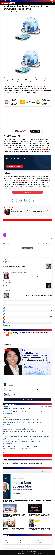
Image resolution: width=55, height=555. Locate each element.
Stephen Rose (6, 290)
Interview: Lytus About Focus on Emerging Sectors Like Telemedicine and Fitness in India (14, 529)
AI (20, 542)
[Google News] (40, 200)
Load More (27, 220)
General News (39, 542)
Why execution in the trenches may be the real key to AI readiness (38, 295)
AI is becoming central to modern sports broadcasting (14, 266)
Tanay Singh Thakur (10, 11)
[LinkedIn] (25, 200)
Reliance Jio (6, 542)
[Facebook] (12, 200)
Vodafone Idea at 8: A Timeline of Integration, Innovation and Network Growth (30, 333)
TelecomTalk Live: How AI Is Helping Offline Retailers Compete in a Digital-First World (39, 515)
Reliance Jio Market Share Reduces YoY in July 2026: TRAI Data (20, 419)
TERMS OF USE (32, 553)
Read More (27, 192)
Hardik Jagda (6, 261)
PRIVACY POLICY (39, 553)
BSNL (21, 540)
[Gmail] (20, 200)
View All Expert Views (27, 399)
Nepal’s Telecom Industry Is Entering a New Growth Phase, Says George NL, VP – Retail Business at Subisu (14, 515)
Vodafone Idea (39, 540)
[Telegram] (33, 200)
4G (36, 538)
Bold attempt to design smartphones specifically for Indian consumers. (18, 285)
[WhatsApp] (29, 200)
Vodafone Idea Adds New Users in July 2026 (15, 428)
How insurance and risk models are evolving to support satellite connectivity (35, 276)
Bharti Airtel (6, 540)
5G (20, 538)
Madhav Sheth (7, 280)
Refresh (6, 406)
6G (4, 538)
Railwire (38, 90)
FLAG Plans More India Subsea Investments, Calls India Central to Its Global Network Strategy (27, 500)
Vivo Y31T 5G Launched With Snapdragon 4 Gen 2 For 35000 (20, 447)
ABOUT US (14, 553)
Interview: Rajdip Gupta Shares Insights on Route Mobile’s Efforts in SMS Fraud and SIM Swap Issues (40, 530)
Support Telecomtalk (7, 0)
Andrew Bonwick (7, 271)
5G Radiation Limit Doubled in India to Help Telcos (17, 408)
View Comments (27, 248)
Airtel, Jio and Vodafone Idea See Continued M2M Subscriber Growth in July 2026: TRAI (26, 437)
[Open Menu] (52, 3)
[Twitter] (16, 200)
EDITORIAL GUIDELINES (22, 553)
